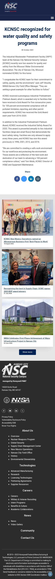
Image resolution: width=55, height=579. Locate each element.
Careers (27, 490)
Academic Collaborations (21, 509)
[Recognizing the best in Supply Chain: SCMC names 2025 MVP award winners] (27, 267)
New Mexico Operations (20, 449)
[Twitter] (24, 179)
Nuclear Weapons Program (22, 439)
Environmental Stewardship (22, 459)
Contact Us (27, 537)
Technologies (27, 465)
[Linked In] (31, 179)
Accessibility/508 (9, 423)
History (13, 456)
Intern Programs (17, 502)
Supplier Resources (19, 484)
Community (27, 530)
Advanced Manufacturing (21, 471)
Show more (27, 352)
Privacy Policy (7, 417)
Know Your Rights (9, 426)
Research (14, 474)
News (27, 515)
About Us (27, 430)
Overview (14, 436)
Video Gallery (16, 524)
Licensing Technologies (20, 478)
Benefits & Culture (18, 506)
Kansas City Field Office (20, 452)
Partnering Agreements (20, 481)
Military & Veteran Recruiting (22, 499)
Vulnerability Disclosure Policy (14, 420)
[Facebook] (17, 179)
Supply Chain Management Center (25, 446)
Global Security (16, 443)
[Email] (38, 179)
